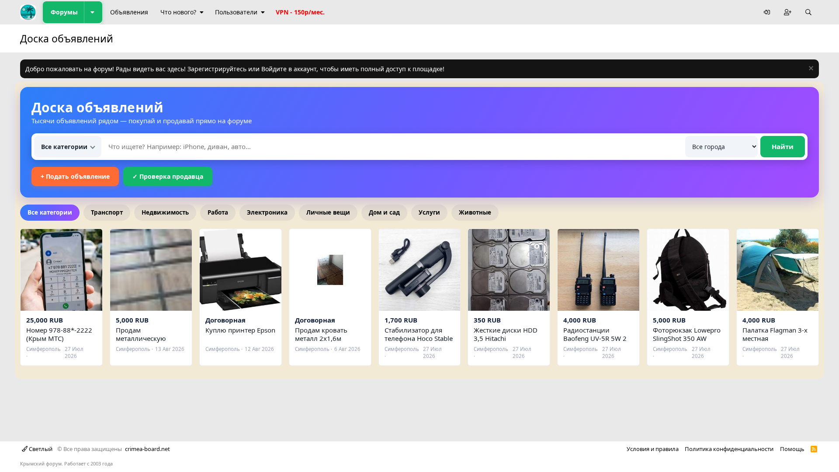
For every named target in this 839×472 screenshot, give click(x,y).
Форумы (64, 12)
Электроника (267, 212)
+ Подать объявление (75, 176)
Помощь (792, 449)
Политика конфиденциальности (729, 449)
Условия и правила (653, 449)
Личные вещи (328, 212)
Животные (475, 212)
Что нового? (178, 12)
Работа (218, 212)
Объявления (129, 12)
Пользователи (236, 12)
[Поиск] (808, 12)
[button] (93, 12)
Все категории (50, 212)
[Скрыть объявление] (810, 69)
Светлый (40, 449)
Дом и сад (384, 212)
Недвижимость (165, 212)
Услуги (429, 212)
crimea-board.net (147, 449)
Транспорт (107, 212)
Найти (783, 146)
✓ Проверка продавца (167, 176)
